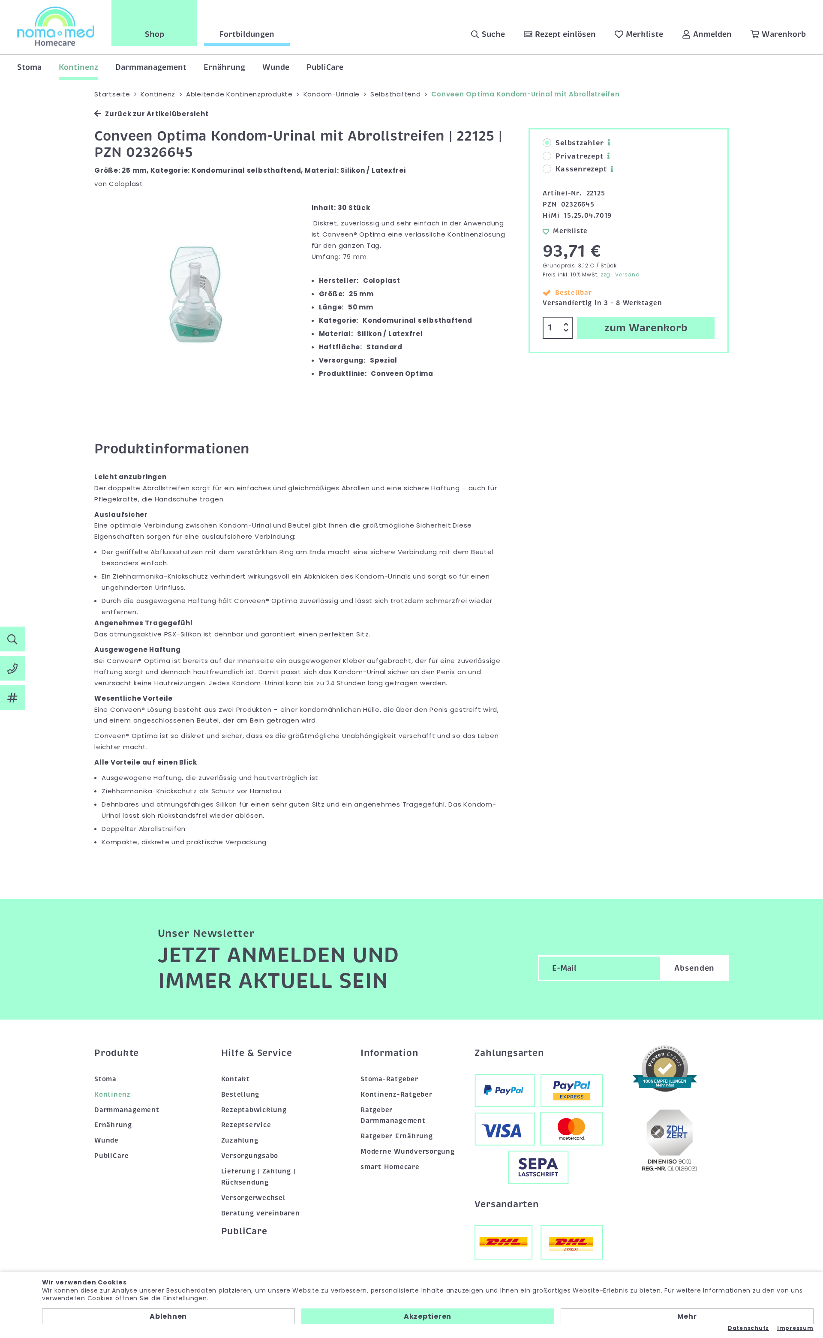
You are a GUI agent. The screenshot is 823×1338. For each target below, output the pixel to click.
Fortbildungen (246, 34)
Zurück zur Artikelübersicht (156, 113)
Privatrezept (579, 156)
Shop (154, 34)
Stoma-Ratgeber (389, 1079)
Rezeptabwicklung (254, 1110)
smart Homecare (390, 1167)
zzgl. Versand (620, 274)
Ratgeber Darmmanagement (393, 1115)
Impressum (795, 1328)
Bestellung (240, 1094)
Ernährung (224, 67)
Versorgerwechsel (253, 1198)
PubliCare (324, 67)
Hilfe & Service (256, 1053)
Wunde (275, 67)
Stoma (29, 67)
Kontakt (235, 1079)
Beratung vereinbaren (260, 1213)
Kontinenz (78, 67)
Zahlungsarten (509, 1053)
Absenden (694, 968)
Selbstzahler (580, 143)
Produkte (116, 1053)
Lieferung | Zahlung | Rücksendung (258, 1176)
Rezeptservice (246, 1125)
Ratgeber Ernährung (396, 1136)
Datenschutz (748, 1328)
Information (389, 1053)
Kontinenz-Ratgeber (396, 1094)
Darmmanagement (150, 67)
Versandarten (507, 1204)
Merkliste (570, 231)
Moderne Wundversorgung (407, 1151)
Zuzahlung (239, 1140)
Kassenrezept (581, 169)
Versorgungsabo (250, 1156)
